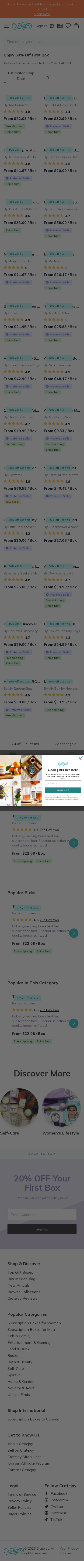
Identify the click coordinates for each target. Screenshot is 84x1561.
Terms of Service (49, 799)
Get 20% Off (63, 790)
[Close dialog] (81, 758)
